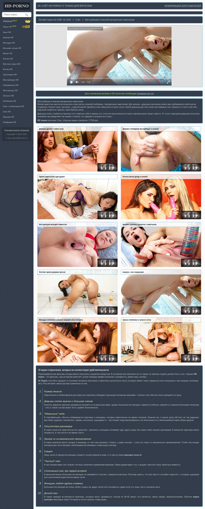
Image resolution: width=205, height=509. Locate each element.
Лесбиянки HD (9, 101)
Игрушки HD (8, 117)
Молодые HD (9, 43)
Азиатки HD (8, 37)
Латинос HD (8, 96)
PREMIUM (10, 21)
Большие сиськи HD (12, 48)
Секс (77, 20)
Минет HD (7, 53)
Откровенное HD (10, 85)
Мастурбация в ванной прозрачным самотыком (109, 20)
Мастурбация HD (11, 80)
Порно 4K (9, 26)
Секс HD (7, 111)
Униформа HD (9, 122)
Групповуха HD (10, 74)
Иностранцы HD (10, 90)
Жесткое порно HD (11, 64)
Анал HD (7, 32)
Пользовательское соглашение (16, 130)
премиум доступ (145, 93)
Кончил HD (8, 59)
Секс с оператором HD (13, 106)
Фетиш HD (7, 69)
